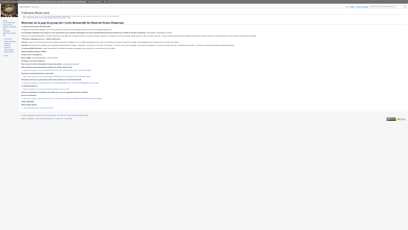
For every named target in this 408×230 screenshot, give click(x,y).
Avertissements (59, 118)
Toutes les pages (9, 50)
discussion (58, 16)
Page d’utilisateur (25, 7)
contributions (66, 16)
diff (24, 17)
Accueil (5, 20)
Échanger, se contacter (9, 27)
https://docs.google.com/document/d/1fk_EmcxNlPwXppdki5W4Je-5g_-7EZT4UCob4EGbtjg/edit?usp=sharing (60, 83)
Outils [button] (6, 55)
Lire (347, 7)
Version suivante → (61, 17)
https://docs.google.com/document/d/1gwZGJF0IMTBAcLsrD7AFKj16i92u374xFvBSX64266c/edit (56, 76)
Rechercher (7, 47)
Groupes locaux (7, 25)
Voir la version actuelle (45, 17)
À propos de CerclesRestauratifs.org (44, 118)
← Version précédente (32, 17)
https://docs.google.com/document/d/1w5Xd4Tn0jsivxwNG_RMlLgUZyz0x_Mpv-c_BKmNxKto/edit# (57, 70)
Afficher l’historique (362, 7)
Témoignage (6, 31)
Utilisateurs (7, 45)
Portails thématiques (10, 41)
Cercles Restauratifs (9, 22)
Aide (4, 35)
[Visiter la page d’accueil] (9, 8)
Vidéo (4, 29)
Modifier (352, 7)
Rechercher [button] (8, 39)
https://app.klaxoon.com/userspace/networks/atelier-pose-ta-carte (46, 89)
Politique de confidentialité (27, 118)
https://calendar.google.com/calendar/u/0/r (38, 108)
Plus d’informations (94, 2)
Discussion (35, 7)
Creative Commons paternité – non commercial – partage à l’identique (59, 115)
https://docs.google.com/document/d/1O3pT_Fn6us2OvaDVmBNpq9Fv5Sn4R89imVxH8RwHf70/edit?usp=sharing (62, 98)
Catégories (7, 43)
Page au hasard (8, 52)
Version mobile (68, 118)
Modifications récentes (9, 33)
